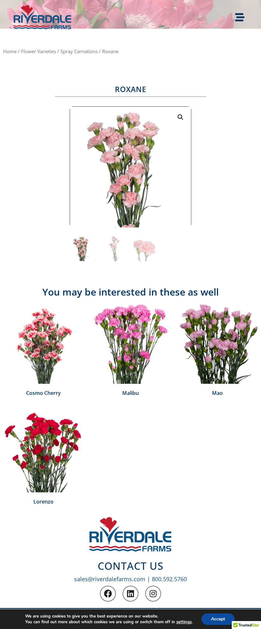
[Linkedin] (130, 594)
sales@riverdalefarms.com (109, 579)
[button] (180, 117)
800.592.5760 (169, 579)
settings (184, 622)
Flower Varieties (38, 51)
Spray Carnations (79, 51)
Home (10, 51)
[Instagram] (153, 594)
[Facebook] (108, 594)
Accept (218, 619)
